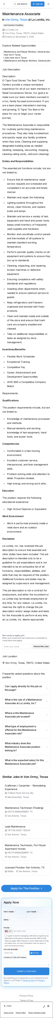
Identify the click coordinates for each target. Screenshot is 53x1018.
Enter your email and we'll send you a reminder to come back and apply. (24, 638)
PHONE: (7, 929)
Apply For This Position (25, 888)
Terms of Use (28, 980)
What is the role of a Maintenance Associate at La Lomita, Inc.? (23, 701)
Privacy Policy (26, 995)
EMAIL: (6, 920)
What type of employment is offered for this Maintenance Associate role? (20, 730)
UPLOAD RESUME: (22, 951)
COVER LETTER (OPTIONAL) (15, 957)
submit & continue (26, 971)
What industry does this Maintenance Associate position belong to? (22, 747)
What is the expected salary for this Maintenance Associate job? (24, 762)
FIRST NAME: (9, 912)
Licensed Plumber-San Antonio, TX (24, 867)
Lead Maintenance (15, 826)
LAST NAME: (31, 912)
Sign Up (39, 4)
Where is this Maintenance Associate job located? (19, 715)
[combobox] (8, 931)
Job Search (22, 4)
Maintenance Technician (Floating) (24, 807)
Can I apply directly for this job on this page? (23, 688)
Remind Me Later (41, 646)
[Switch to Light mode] (48, 4)
